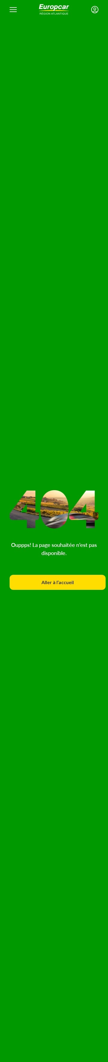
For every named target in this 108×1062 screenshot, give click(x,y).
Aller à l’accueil (57, 582)
